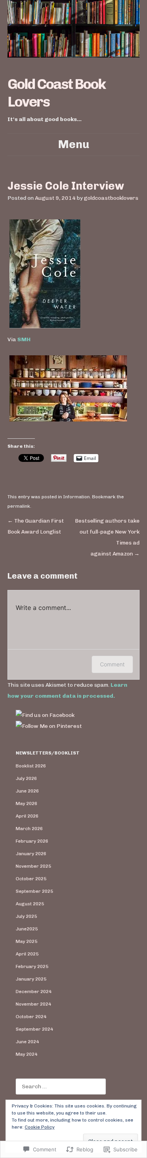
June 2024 (27, 1041)
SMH (24, 339)
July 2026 (26, 778)
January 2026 (31, 853)
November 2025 (33, 866)
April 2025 (27, 954)
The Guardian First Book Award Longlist (35, 526)
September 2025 (34, 891)
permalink (18, 506)
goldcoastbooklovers (111, 198)
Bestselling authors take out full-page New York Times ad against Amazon (107, 537)
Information (76, 496)
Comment (112, 664)
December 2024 (33, 991)
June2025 (27, 929)
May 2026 (26, 803)
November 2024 (33, 1004)
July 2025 (26, 916)
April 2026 (27, 816)
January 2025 (31, 979)
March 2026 (29, 828)
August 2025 (30, 903)
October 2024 (31, 1016)
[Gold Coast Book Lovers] (73, 29)
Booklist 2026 (31, 766)
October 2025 (31, 878)
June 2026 (27, 791)
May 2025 (26, 941)
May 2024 (26, 1054)
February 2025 (32, 966)
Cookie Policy (39, 1127)
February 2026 (32, 841)
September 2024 (34, 1029)
